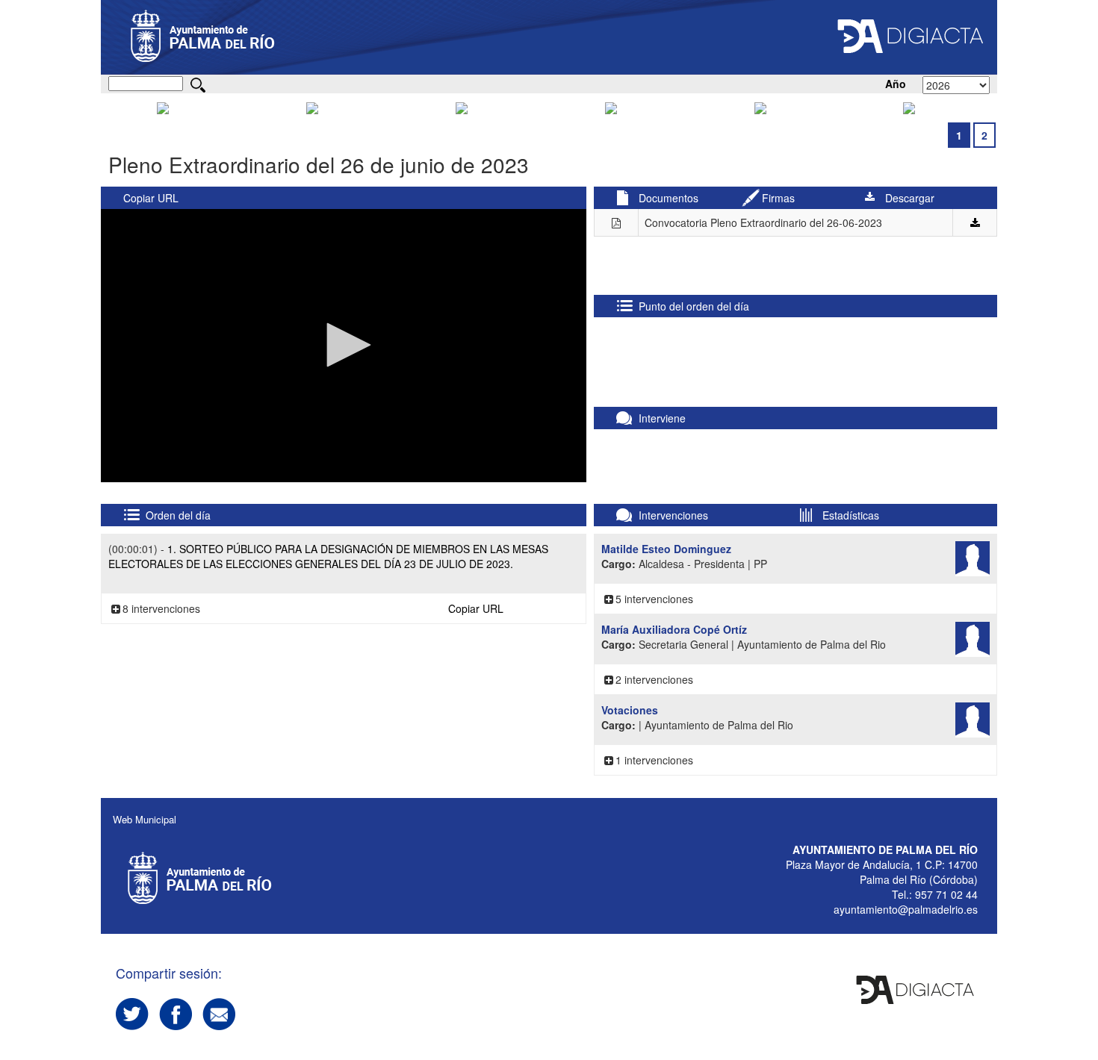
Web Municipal (144, 819)
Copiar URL (151, 197)
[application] (343, 345)
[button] (343, 345)
